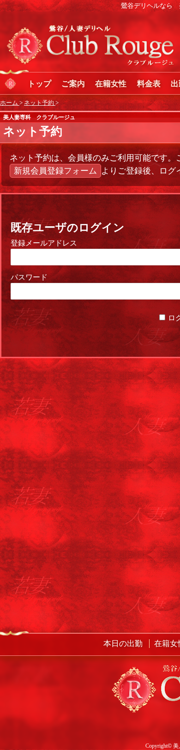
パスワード (29, 277)
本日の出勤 (123, 643)
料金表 (149, 83)
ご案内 (73, 83)
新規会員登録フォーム (55, 170)
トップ (39, 83)
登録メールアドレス (44, 243)
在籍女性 (110, 83)
